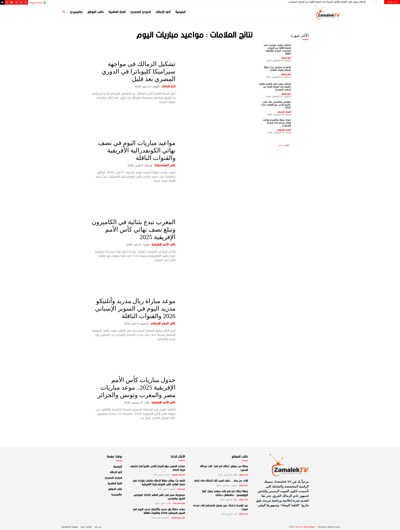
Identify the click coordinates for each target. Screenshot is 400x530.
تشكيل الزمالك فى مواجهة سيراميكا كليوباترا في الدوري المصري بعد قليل (138, 71)
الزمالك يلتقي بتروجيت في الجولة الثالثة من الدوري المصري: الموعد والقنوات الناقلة (277, 49)
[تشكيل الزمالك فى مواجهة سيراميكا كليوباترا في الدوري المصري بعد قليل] (216, 82)
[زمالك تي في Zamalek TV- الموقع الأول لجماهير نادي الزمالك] (308, 12)
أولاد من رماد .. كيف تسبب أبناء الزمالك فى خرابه (221, 480)
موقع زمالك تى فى (305, 527)
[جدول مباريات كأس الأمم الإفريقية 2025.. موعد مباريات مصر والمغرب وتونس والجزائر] (216, 398)
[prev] (379, 2)
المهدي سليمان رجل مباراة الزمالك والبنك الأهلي (277, 68)
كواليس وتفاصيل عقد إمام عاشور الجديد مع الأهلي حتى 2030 (334, 2)
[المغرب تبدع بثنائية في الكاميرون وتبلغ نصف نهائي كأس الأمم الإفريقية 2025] (216, 240)
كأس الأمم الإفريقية (163, 244)
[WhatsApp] (7, 2)
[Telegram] (11, 2)
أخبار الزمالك (168, 86)
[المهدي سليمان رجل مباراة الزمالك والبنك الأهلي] (301, 71)
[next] (375, 2)
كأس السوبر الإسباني (163, 323)
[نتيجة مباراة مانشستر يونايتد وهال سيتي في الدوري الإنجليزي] (301, 126)
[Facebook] (25, 2)
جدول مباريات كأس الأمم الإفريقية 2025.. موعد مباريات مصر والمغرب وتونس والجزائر (136, 387)
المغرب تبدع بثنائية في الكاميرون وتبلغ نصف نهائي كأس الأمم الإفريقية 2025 (133, 229)
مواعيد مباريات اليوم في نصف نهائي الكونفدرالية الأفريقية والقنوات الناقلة (136, 150)
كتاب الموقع (243, 475)
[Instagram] (16, 2)
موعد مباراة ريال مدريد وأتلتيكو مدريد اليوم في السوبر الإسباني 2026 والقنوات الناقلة (135, 308)
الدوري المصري (284, 112)
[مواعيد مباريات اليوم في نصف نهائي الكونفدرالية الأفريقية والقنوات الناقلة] (216, 161)
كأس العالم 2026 (179, 503)
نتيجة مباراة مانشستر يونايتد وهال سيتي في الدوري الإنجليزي (277, 122)
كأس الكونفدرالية (165, 165)
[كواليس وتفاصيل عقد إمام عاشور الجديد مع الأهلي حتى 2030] (301, 107)
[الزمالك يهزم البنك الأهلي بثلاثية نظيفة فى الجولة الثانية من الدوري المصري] (301, 89)
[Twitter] (21, 2)
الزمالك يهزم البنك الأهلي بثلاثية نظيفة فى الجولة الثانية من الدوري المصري (275, 86)
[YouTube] (2, 2)
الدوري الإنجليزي (284, 130)
